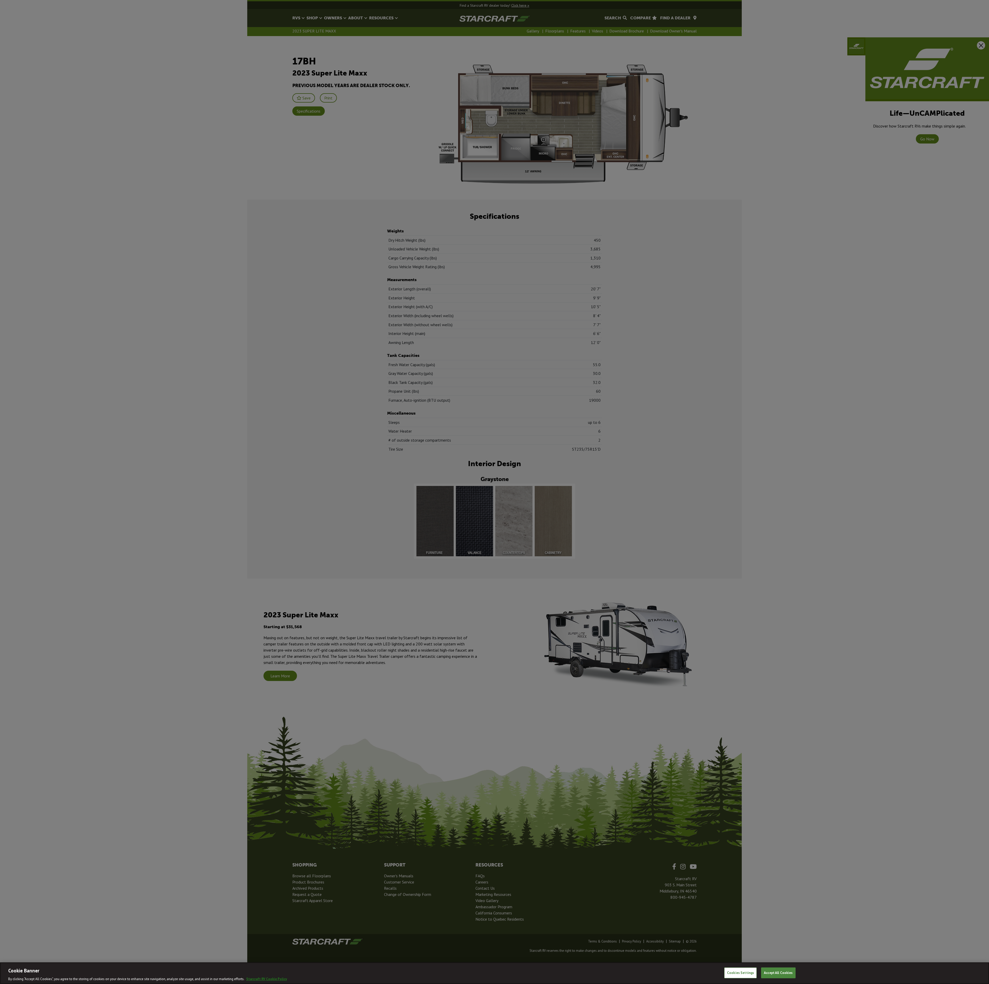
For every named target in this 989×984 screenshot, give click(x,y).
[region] (494, 973)
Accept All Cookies (778, 972)
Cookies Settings (740, 972)
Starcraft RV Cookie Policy (266, 979)
